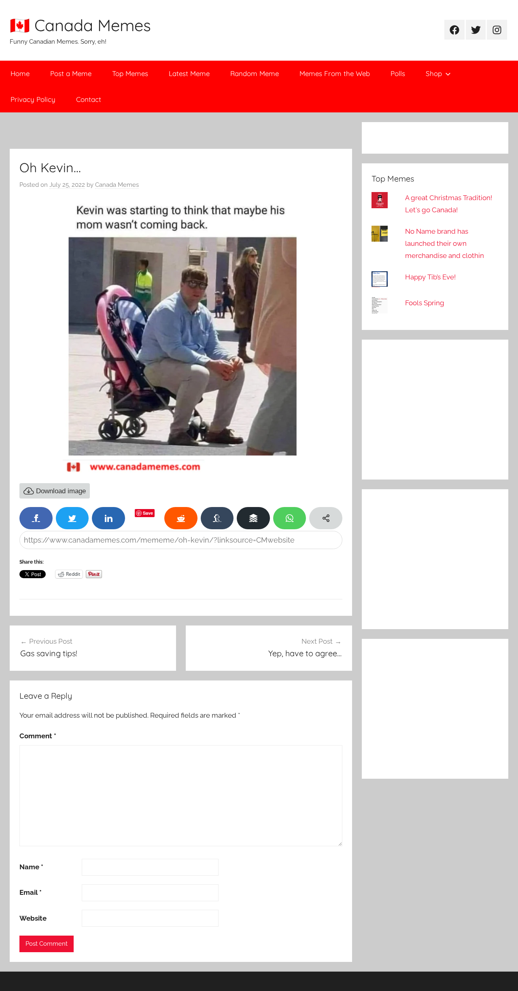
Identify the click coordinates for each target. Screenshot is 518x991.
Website (33, 918)
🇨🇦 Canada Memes (80, 25)
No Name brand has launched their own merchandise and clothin (444, 243)
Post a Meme (70, 73)
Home (20, 73)
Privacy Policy (33, 99)
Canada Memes (117, 184)
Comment (37, 736)
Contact (88, 99)
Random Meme (254, 73)
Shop (434, 73)
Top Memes (130, 73)
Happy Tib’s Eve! (430, 277)
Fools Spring (424, 303)
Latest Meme (189, 73)
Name (31, 867)
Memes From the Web (334, 73)
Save (148, 513)
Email (30, 892)
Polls (398, 73)
